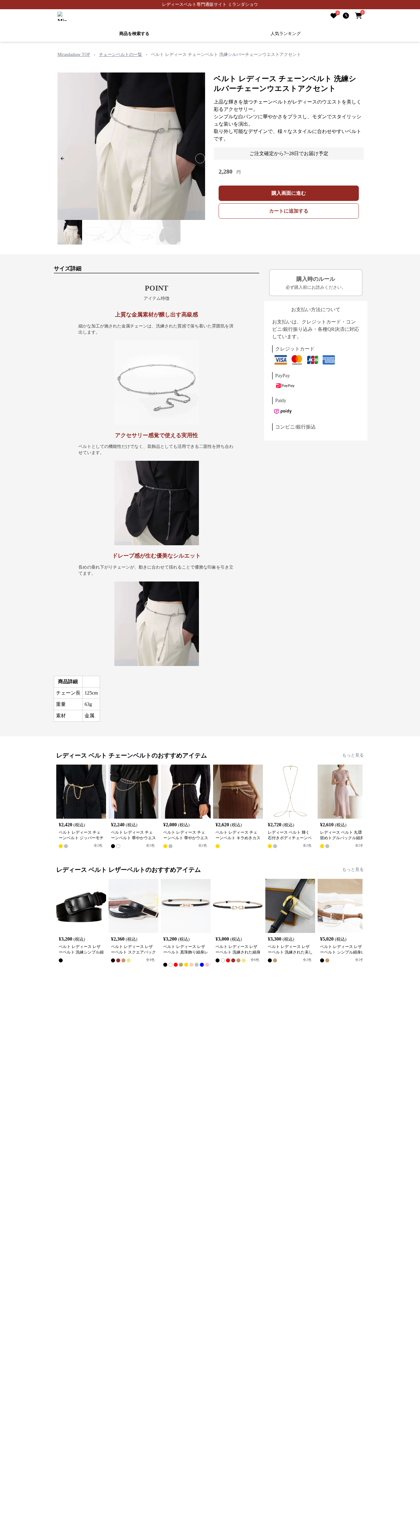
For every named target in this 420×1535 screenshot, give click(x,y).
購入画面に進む (288, 193)
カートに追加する (288, 210)
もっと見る (353, 755)
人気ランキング (286, 33)
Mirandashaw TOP (73, 54)
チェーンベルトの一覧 (120, 54)
